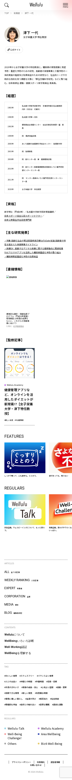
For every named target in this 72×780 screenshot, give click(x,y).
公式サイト (15, 49)
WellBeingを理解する (17, 653)
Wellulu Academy (52, 728)
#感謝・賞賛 (61, 687)
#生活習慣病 (19, 420)
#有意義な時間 (41, 693)
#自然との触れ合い (28, 704)
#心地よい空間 (47, 687)
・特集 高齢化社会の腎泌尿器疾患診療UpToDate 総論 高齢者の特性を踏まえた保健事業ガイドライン (35, 242)
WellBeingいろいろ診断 (19, 641)
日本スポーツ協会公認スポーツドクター (23, 215)
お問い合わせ (36, 765)
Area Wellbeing (50, 734)
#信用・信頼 (51, 681)
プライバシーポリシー (21, 762)
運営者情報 (55, 762)
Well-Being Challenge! (15, 736)
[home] (36, 5)
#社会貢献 (54, 698)
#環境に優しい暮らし (13, 698)
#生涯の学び (30, 698)
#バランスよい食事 (45, 675)
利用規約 (41, 762)
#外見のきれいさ (11, 687)
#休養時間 (39, 681)
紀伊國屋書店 (18, 326)
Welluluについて (14, 634)
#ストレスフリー (27, 675)
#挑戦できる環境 (11, 693)
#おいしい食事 (10, 675)
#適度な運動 (57, 704)
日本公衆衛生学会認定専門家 (18, 219)
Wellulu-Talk (16, 728)
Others (12, 743)
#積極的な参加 (10, 704)
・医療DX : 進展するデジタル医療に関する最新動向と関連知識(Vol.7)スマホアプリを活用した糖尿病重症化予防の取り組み (33, 250)
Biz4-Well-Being (51, 743)
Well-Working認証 (15, 647)
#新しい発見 (8, 420)
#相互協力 (43, 698)
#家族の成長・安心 (29, 687)
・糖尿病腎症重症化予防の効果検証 (21, 256)
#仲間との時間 (26, 681)
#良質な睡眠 (44, 704)
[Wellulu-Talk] (24, 513)
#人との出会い (10, 681)
